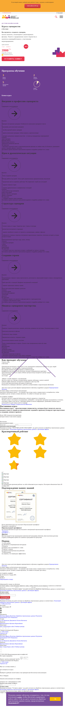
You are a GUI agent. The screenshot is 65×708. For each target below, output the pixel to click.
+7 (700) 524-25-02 (6, 12)
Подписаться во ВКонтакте (24, 404)
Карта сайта (10, 626)
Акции (5, 626)
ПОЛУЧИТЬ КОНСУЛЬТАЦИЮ (8, 426)
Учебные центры (19, 626)
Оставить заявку (13, 59)
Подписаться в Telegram (9, 404)
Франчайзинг (19, 623)
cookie (19, 697)
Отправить (5, 597)
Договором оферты (43, 429)
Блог (1, 626)
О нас (1, 620)
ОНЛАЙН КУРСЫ (32, 6)
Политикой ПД (13, 703)
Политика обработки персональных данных (23, 616)
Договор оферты (5, 616)
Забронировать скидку (6, 579)
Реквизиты (14, 617)
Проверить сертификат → (6, 531)
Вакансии (6, 620)
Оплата (19, 620)
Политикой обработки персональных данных (23, 429)
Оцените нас (3, 633)
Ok (55, 699)
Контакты (24, 620)
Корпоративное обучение (7, 623)
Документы (13, 620)
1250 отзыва (4, 631)
